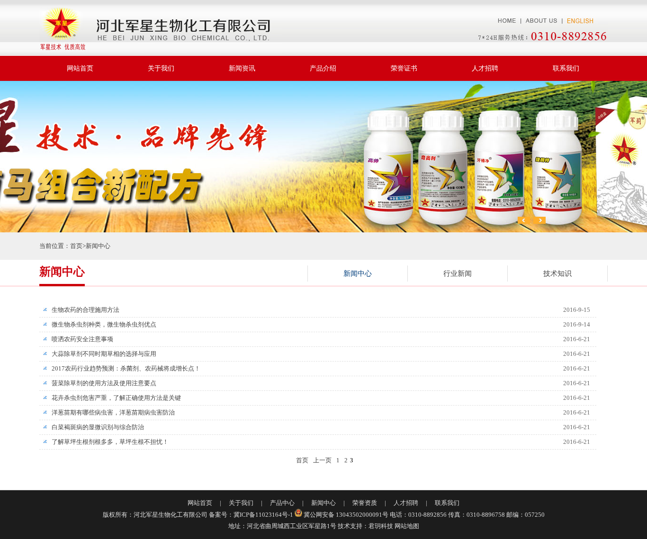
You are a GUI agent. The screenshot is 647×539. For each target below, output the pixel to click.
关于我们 (161, 68)
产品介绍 (323, 68)
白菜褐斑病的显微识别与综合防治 (94, 427)
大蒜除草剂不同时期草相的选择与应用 (100, 353)
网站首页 (80, 68)
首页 (76, 245)
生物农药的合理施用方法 (82, 309)
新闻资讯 (242, 68)
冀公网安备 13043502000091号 (346, 514)
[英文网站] (585, 13)
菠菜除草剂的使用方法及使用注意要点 (100, 383)
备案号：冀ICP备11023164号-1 (251, 514)
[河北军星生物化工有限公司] (160, 27)
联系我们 (566, 68)
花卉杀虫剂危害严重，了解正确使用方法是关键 (113, 397)
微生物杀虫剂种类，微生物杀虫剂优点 (100, 324)
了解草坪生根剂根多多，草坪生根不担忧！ (107, 441)
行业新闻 (457, 273)
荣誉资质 (364, 502)
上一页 (322, 460)
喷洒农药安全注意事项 (79, 339)
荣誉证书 (404, 68)
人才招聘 (485, 68)
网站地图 (407, 526)
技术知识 (557, 273)
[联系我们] (538, 39)
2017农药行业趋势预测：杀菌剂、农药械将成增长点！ (122, 368)
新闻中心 (98, 245)
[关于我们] (541, 13)
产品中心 (282, 502)
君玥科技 (380, 526)
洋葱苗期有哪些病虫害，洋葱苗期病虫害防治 (110, 412)
